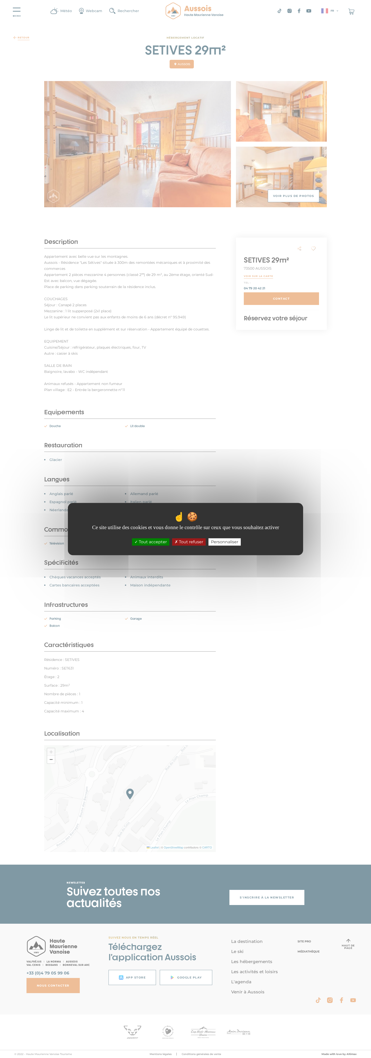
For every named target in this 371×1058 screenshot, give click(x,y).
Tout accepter (152, 541)
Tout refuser (190, 541)
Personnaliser (224, 541)
